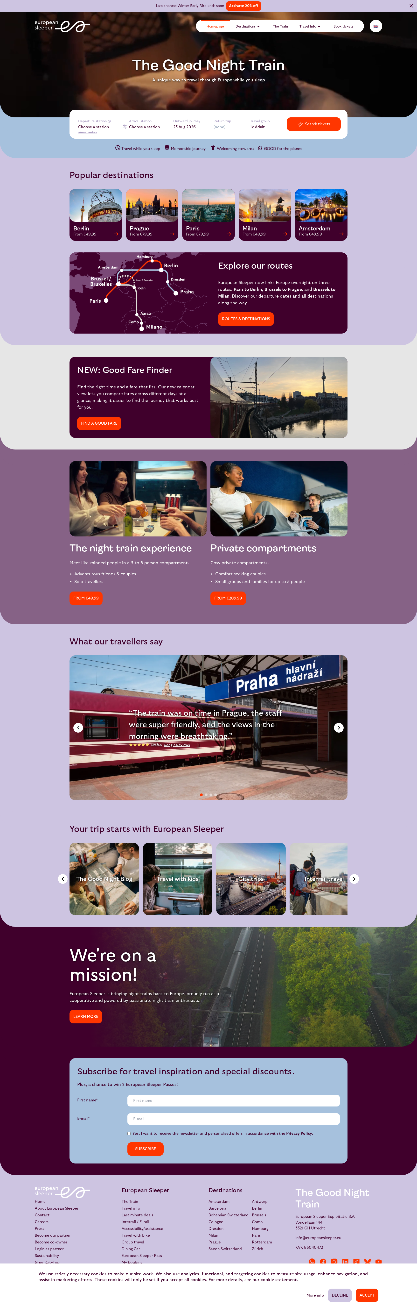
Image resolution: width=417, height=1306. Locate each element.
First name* (87, 1100)
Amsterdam (218, 1202)
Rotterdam (262, 1242)
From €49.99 (86, 598)
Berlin (257, 1208)
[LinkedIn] (345, 1261)
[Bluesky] (367, 1261)
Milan (213, 1235)
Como (257, 1222)
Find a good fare (99, 423)
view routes (87, 132)
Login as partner (49, 1249)
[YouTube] (378, 1261)
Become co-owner (51, 1242)
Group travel (133, 1242)
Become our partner (53, 1235)
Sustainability (47, 1256)
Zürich (257, 1249)
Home (40, 1202)
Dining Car (131, 1249)
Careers (42, 1222)
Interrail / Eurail (135, 1222)
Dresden (215, 1229)
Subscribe (145, 1149)
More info (315, 1295)
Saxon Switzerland (225, 1249)
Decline (340, 1295)
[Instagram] (334, 1261)
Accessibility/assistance (142, 1229)
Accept (367, 1295)
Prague (214, 1242)
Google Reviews (177, 745)
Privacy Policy (299, 1133)
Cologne (215, 1222)
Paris (256, 1235)
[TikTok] (356, 1261)
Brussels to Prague (283, 289)
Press (39, 1229)
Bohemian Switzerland (228, 1215)
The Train (280, 26)
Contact (42, 1215)
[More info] (109, 121)
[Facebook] (323, 1261)
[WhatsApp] (312, 1261)
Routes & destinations (246, 319)
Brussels (259, 1215)
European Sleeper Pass (142, 1256)
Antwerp (260, 1202)
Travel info (310, 26)
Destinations (248, 26)
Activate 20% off (243, 6)
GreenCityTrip (47, 1262)
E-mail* (83, 1118)
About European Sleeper (56, 1208)
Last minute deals (137, 1215)
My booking (132, 1262)
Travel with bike (136, 1235)
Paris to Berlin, (248, 289)
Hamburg (260, 1229)
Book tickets (343, 26)
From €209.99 (228, 598)
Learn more (85, 1017)
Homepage (215, 26)
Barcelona (217, 1208)
